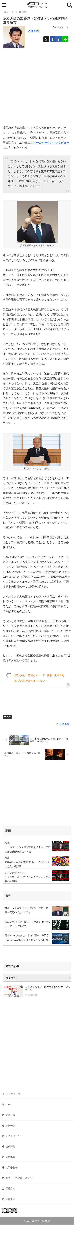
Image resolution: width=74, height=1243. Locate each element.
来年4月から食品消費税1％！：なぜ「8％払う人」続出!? (27, 864)
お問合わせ (12, 1167)
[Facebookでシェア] (53, 39)
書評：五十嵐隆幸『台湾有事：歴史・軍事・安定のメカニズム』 (26, 910)
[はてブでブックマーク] (59, 39)
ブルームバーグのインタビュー (50, 142)
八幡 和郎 (34, 31)
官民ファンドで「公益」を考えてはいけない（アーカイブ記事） (27, 923)
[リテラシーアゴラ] (13, 991)
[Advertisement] (37, 86)
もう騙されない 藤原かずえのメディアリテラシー (48, 988)
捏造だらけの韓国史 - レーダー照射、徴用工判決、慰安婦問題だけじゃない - (39, 678)
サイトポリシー (14, 1136)
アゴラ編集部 (31, 995)
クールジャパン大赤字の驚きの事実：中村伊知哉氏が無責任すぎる (27, 849)
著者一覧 (10, 1115)
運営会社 (10, 1188)
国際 (9, 716)
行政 (7, 843)
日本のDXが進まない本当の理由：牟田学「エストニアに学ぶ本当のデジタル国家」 (27, 937)
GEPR (9, 1104)
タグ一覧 (10, 1125)
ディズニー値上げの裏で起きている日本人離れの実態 (27, 879)
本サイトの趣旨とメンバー (20, 1178)
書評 (8, 895)
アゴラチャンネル (14, 872)
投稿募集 (10, 1146)
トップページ (13, 1094)
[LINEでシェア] (65, 39)
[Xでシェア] (46, 39)
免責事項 (10, 1199)
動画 (8, 830)
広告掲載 (10, 1157)
